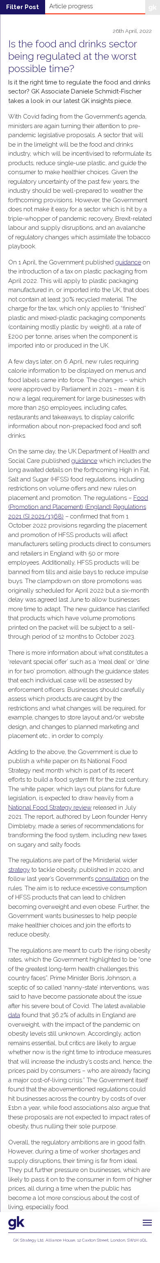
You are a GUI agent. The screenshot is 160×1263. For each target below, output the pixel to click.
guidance (128, 262)
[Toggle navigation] (147, 1222)
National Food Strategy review (49, 807)
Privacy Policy (80, 1247)
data (14, 1015)
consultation (112, 878)
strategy (19, 869)
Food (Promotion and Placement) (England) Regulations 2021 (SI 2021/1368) (78, 507)
